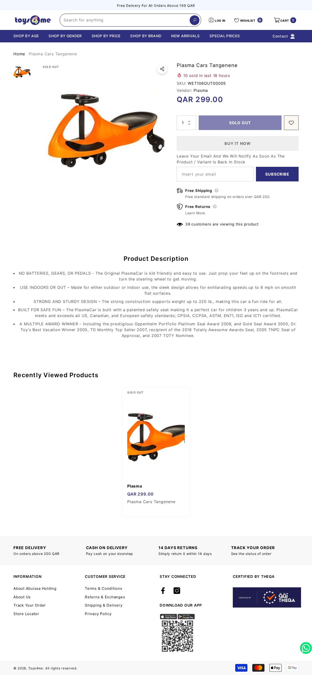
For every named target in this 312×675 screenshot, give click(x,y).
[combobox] (125, 20)
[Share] (162, 69)
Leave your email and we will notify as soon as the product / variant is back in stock (231, 159)
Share (162, 69)
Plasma (201, 90)
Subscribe (277, 174)
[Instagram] (177, 591)
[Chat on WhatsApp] (306, 646)
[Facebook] (163, 591)
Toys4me (35, 668)
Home (19, 53)
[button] (285, 20)
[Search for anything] (130, 20)
